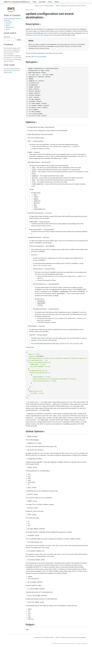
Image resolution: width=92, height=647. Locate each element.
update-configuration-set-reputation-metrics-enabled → (71, 5)
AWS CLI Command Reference (17, 2)
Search (19, 39)
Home (34, 2)
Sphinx (86, 643)
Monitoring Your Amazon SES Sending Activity (39, 35)
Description (9, 22)
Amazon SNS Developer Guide (73, 343)
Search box (7, 37)
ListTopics (40, 340)
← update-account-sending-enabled (43, 5)
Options (8, 25)
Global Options (10, 27)
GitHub (56, 2)
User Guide (42, 2)
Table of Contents (12, 15)
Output (7, 29)
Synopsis (8, 24)
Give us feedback (9, 53)
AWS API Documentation (38, 56)
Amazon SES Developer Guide (42, 265)
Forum (50, 2)
